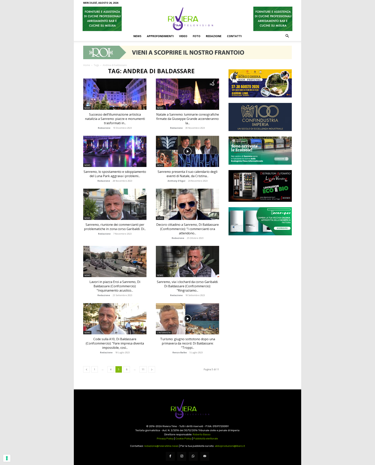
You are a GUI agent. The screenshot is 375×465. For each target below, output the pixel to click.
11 (143, 369)
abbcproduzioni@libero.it (230, 445)
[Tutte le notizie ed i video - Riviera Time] (187, 409)
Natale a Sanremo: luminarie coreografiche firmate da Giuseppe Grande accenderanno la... (187, 118)
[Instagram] (181, 456)
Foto (196, 36)
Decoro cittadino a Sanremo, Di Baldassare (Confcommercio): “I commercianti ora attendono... (187, 228)
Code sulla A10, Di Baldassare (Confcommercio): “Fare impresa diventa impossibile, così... (115, 343)
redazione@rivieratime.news (161, 445)
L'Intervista (164, 332)
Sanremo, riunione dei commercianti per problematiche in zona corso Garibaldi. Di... (115, 226)
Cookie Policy (183, 438)
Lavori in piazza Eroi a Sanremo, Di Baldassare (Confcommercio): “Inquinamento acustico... (114, 286)
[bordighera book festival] (260, 83)
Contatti (234, 36)
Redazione (213, 36)
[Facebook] (170, 456)
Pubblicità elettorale (205, 438)
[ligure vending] (260, 186)
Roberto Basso (202, 434)
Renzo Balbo (179, 352)
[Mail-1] (204, 456)
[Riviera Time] (187, 18)
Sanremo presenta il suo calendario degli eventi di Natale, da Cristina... (187, 174)
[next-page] (151, 369)
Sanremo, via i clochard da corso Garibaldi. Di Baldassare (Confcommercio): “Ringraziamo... (187, 286)
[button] (287, 36)
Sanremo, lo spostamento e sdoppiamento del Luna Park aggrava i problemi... (115, 174)
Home (86, 65)
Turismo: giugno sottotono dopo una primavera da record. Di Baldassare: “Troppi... (187, 343)
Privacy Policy (165, 438)
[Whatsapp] (193, 456)
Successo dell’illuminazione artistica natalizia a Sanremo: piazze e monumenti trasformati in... (115, 118)
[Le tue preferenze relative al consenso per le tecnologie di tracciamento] (7, 458)
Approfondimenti (160, 36)
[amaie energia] (260, 151)
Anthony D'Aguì (176, 180)
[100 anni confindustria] (260, 117)
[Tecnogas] (260, 221)
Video (183, 36)
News (137, 36)
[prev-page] (86, 369)
